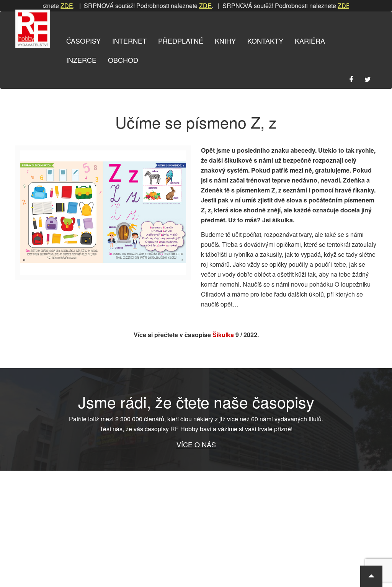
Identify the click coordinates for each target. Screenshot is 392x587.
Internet (129, 41)
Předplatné (180, 41)
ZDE (58, 5)
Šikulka (223, 334)
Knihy (225, 41)
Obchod (123, 60)
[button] (371, 576)
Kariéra (310, 41)
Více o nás (196, 444)
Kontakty (265, 41)
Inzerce (81, 60)
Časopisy (83, 41)
